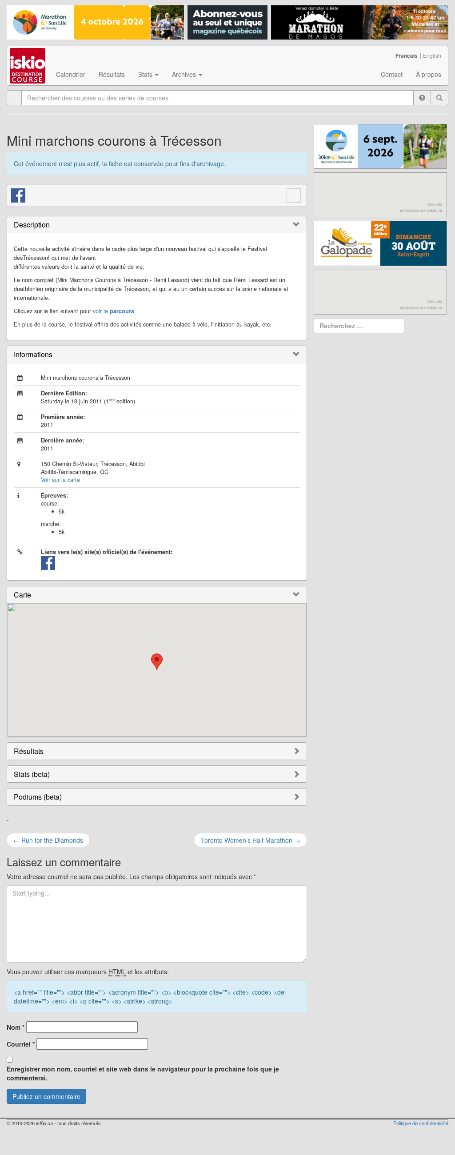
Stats (146, 74)
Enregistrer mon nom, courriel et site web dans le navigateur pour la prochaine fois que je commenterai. (143, 1073)
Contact (392, 74)
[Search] (439, 97)
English (432, 55)
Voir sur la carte (60, 480)
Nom (15, 1027)
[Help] (422, 97)
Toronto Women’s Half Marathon (250, 840)
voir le (113, 311)
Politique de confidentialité (420, 1123)
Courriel (21, 1044)
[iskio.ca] (28, 57)
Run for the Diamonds (48, 840)
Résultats (112, 74)
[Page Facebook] (18, 194)
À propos (428, 74)
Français (406, 56)
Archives (185, 74)
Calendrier (70, 74)
